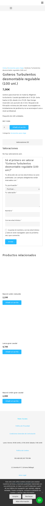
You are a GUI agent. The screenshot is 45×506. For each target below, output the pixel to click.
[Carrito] (30, 8)
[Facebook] (20, 415)
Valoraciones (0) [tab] (22, 142)
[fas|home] (15, 8)
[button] (12, 302)
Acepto (15, 496)
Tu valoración (11, 193)
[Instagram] (24, 415)
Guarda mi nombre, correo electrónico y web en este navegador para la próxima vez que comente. (22, 233)
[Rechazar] (42, 492)
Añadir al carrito (19, 127)
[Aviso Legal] (23, 472)
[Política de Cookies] (23, 447)
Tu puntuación (11, 185)
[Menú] (42, 2)
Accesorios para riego (15, 68)
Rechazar (29, 496)
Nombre (9, 211)
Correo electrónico (13, 220)
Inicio (4, 68)
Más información (22, 501)
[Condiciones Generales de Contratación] (23, 430)
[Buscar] (34, 8)
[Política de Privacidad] (23, 422)
